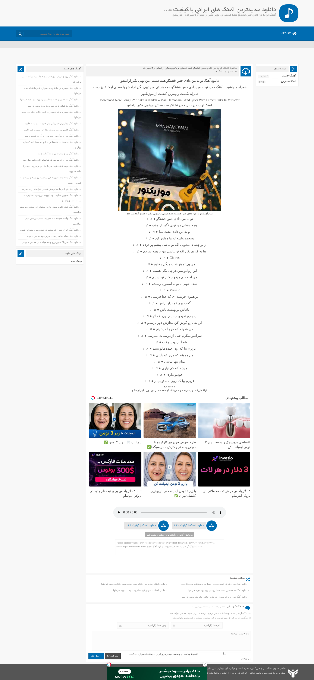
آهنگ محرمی (288, 81)
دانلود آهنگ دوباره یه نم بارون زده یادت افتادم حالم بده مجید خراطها (214, 596)
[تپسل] (109, 664)
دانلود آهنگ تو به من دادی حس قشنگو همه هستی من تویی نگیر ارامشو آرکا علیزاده (190, 68)
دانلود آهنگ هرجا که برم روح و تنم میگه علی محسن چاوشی (50, 242)
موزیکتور (286, 32)
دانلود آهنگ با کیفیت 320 (189, 525)
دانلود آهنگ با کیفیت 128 (141, 525)
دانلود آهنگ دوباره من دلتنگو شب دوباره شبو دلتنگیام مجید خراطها (133, 584)
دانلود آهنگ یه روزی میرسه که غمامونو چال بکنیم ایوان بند (51, 159)
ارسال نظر (96, 656)
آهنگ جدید (217, 71)
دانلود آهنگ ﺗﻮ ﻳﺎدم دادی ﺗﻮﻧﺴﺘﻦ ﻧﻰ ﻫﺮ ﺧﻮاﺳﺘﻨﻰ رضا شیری (50, 189)
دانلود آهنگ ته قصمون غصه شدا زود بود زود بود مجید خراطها (217, 590)
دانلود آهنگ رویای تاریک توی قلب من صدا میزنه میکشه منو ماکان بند (214, 584)
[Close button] (205, 664)
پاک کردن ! (112, 656)
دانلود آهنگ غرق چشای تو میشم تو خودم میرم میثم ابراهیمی (49, 230)
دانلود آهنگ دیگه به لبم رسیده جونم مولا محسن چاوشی (52, 236)
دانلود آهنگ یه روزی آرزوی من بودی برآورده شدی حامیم (52, 136)
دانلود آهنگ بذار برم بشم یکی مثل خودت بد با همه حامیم (52, 123)
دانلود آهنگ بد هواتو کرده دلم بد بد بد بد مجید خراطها (139, 590)
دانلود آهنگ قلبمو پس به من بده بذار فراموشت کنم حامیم (51, 129)
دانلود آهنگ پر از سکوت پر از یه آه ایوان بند (58, 153)
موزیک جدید (76, 261)
